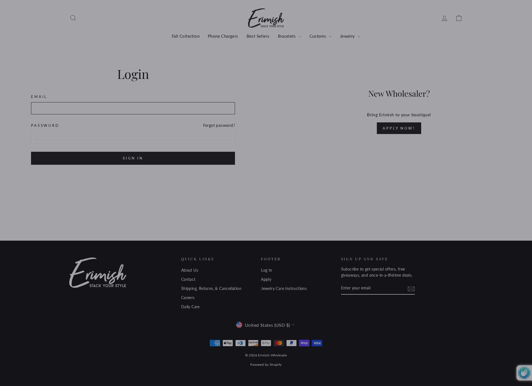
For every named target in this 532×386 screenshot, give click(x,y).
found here (266, 220)
